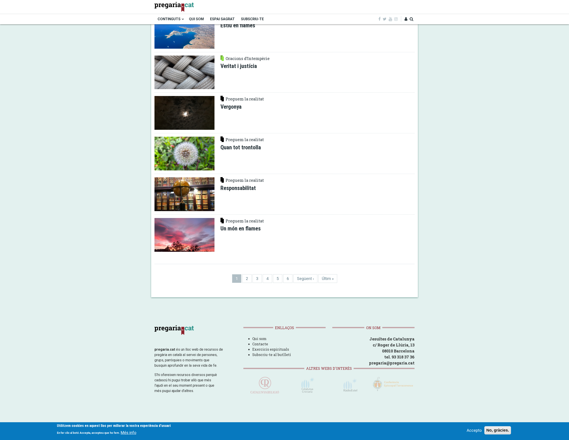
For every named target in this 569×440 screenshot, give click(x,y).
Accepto (474, 430)
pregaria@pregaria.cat (392, 363)
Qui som (259, 338)
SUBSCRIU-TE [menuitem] (252, 19)
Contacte (260, 344)
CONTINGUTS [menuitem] (169, 19)
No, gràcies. (497, 430)
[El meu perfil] (406, 19)
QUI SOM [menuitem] (196, 19)
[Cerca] (412, 19)
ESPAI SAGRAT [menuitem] (222, 19)
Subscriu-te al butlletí (271, 354)
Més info (128, 432)
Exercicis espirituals (270, 349)
